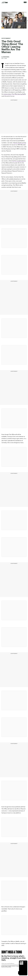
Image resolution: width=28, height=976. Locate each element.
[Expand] (20, 962)
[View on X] (14, 238)
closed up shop (19, 142)
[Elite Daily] (4, 2)
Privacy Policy (8, 966)
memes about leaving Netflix (15, 94)
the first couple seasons (19, 160)
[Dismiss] (25, 962)
